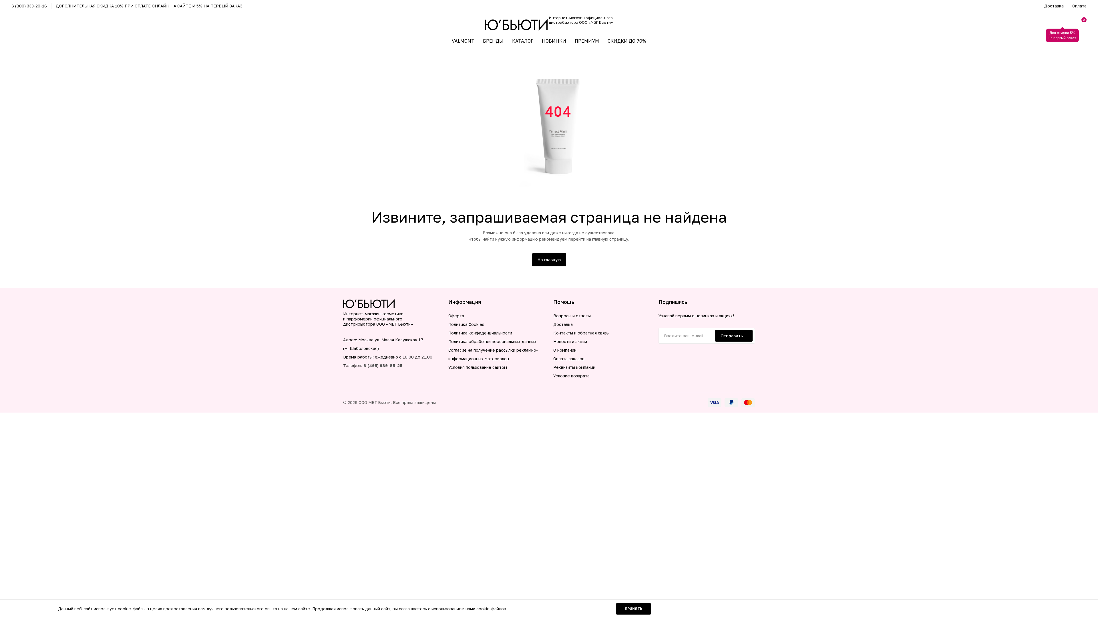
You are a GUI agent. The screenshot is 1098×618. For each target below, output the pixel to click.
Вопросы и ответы (572, 315)
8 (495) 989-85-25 (382, 365)
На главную (549, 259)
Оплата (1079, 5)
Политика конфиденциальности (480, 332)
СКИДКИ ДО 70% (627, 41)
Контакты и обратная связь (581, 332)
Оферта (456, 315)
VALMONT (463, 41)
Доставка (1054, 5)
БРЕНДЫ (493, 41)
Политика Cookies (466, 324)
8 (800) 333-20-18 (29, 5)
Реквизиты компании (574, 367)
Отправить (732, 335)
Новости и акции (570, 341)
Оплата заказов (568, 358)
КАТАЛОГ (522, 41)
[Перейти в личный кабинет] (1062, 22)
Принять (633, 609)
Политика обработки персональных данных (492, 341)
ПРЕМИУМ (587, 41)
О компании (564, 350)
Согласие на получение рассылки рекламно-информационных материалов (493, 354)
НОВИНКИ (554, 41)
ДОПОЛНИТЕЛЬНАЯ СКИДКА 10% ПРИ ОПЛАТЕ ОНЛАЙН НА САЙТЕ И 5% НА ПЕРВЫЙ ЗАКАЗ (149, 5)
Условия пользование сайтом (477, 367)
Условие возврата (571, 375)
